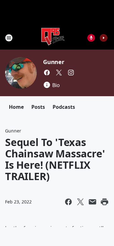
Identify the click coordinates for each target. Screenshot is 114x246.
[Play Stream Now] (103, 38)
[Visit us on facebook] (47, 72)
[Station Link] (53, 37)
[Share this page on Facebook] (68, 201)
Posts (38, 106)
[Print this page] (104, 201)
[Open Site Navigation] (9, 38)
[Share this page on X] (80, 201)
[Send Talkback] (91, 38)
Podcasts (64, 106)
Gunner (53, 62)
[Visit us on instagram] (71, 72)
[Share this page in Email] (92, 201)
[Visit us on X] (59, 72)
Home (16, 106)
